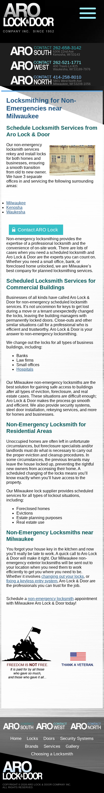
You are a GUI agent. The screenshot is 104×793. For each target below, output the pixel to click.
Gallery (72, 746)
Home (15, 738)
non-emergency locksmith (51, 599)
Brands (31, 746)
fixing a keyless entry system (31, 581)
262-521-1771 (67, 62)
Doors (49, 738)
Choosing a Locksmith (52, 754)
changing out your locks (62, 576)
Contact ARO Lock (38, 229)
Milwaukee (16, 203)
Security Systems (77, 738)
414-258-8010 (67, 77)
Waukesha (15, 212)
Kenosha (14, 207)
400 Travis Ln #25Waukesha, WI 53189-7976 (71, 67)
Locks (32, 738)
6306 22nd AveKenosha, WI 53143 (66, 53)
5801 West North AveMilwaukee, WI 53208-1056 (72, 82)
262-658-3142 (67, 47)
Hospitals (24, 369)
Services (52, 746)
